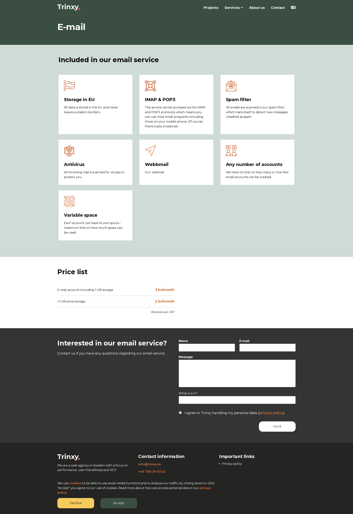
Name (183, 341)
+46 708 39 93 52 (151, 471)
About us (257, 8)
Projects (211, 8)
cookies (75, 483)
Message (186, 357)
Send (277, 426)
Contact (278, 8)
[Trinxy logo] (68, 457)
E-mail (244, 341)
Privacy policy (232, 463)
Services (233, 8)
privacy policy (271, 413)
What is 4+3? (188, 393)
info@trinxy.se (149, 464)
